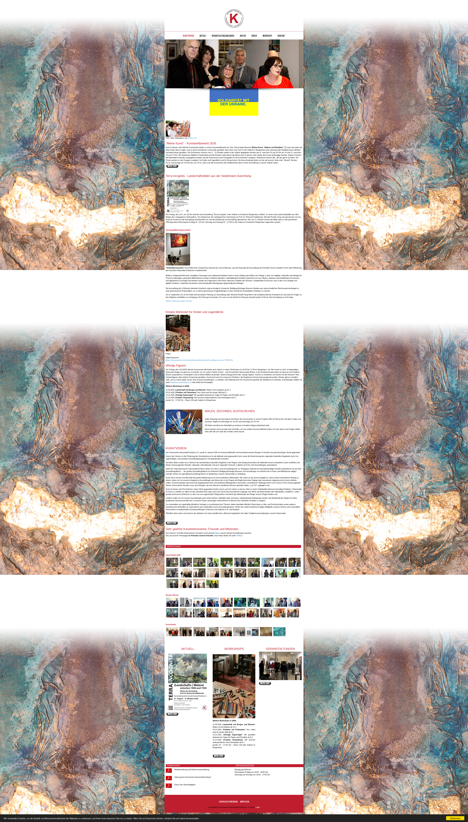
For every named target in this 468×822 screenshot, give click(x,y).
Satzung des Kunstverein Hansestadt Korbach (192, 777)
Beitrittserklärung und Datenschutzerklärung (191, 770)
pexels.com (192, 138)
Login (257, 807)
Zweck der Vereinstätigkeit (185, 785)
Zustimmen (455, 818)
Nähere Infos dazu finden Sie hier (179, 301)
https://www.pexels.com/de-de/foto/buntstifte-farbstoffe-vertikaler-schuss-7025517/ (199, 360)
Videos (217, 533)
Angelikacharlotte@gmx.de (181, 382)
